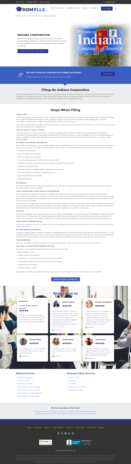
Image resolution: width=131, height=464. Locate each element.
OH (57, 413)
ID (63, 411)
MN (88, 411)
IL (65, 411)
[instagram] (65, 433)
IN (67, 411)
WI (91, 413)
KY (73, 411)
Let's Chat (107, 74)
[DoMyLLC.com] (31, 9)
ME (78, 411)
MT (96, 411)
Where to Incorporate (25, 383)
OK (60, 413)
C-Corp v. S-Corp (23, 380)
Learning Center (31, 2)
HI (61, 411)
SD (71, 413)
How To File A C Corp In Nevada (29, 390)
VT (80, 413)
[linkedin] (69, 433)
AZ (40, 411)
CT (50, 411)
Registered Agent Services (78, 387)
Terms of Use (91, 427)
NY (49, 413)
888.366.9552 (110, 2)
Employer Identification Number (29, 224)
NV (39, 413)
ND (54, 413)
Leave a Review (58, 427)
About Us (85, 8)
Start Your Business (57, 8)
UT (78, 413)
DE (55, 411)
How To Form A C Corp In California (30, 393)
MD (80, 411)
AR (42, 411)
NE (37, 413)
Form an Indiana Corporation (33, 51)
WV (88, 413)
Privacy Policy (79, 427)
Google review (58, 330)
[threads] (72, 433)
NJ (44, 413)
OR (62, 413)
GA (59, 411)
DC (52, 411)
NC (52, 413)
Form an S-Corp (74, 377)
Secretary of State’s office (28, 147)
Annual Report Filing (75, 390)
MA (83, 411)
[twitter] (62, 433)
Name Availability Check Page (92, 125)
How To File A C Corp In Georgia (29, 387)
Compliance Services (73, 8)
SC (69, 413)
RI (66, 413)
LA (75, 411)
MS (90, 411)
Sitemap (101, 427)
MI (85, 411)
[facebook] (58, 433)
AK (38, 411)
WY (94, 413)
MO (93, 411)
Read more (61, 326)
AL (35, 411)
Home (29, 427)
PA (65, 413)
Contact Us (94, 8)
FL (57, 411)
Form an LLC (73, 380)
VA (83, 413)
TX (76, 413)
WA (85, 413)
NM (47, 413)
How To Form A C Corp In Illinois (29, 396)
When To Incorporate (25, 377)
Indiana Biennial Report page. (96, 237)
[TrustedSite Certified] (45, 442)
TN (73, 413)
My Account (20, 2)
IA (69, 411)
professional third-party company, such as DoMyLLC (81, 137)
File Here (107, 8)
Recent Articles (44, 2)
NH (42, 413)
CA (45, 411)
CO (47, 411)
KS (71, 411)
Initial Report (62, 186)
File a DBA (72, 383)
